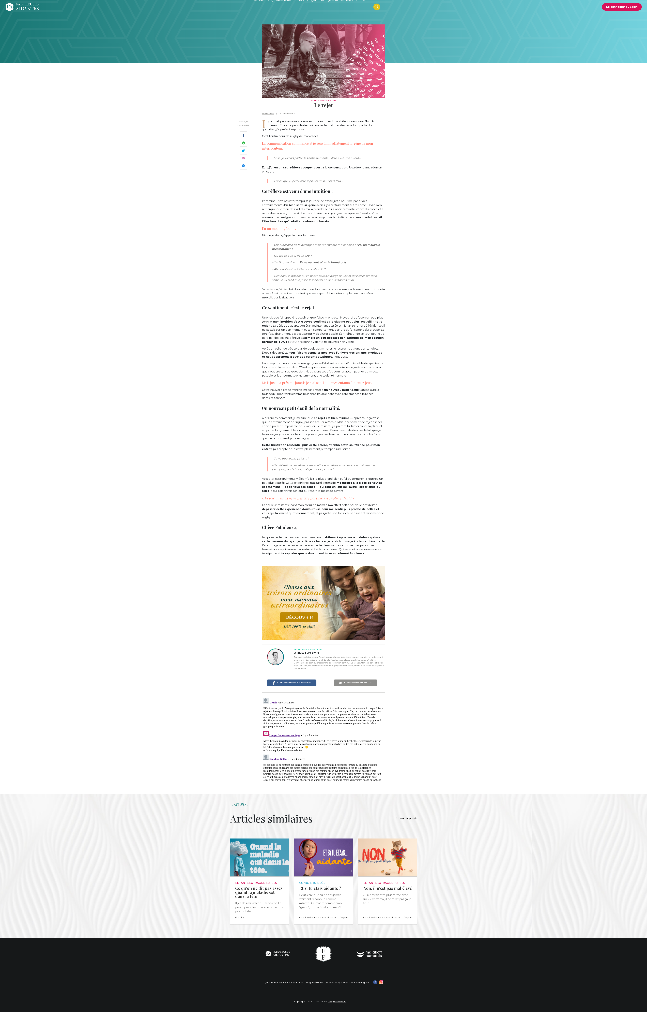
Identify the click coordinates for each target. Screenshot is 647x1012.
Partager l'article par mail (358, 683)
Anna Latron (268, 113)
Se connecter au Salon (622, 6)
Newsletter (318, 982)
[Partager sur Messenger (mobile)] (243, 165)
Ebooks (330, 982)
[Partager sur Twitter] (243, 150)
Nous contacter (295, 982)
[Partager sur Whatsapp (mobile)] (243, 143)
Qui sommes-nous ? (275, 982)
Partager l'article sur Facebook (294, 683)
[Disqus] (323, 739)
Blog (308, 982)
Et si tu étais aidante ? (320, 888)
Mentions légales (360, 982)
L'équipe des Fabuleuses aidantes (317, 917)
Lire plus (239, 917)
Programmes (342, 982)
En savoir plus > (406, 818)
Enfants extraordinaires (323, 101)
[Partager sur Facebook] (243, 135)
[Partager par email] (243, 158)
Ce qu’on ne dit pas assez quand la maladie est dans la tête (258, 892)
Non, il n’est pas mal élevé (387, 888)
